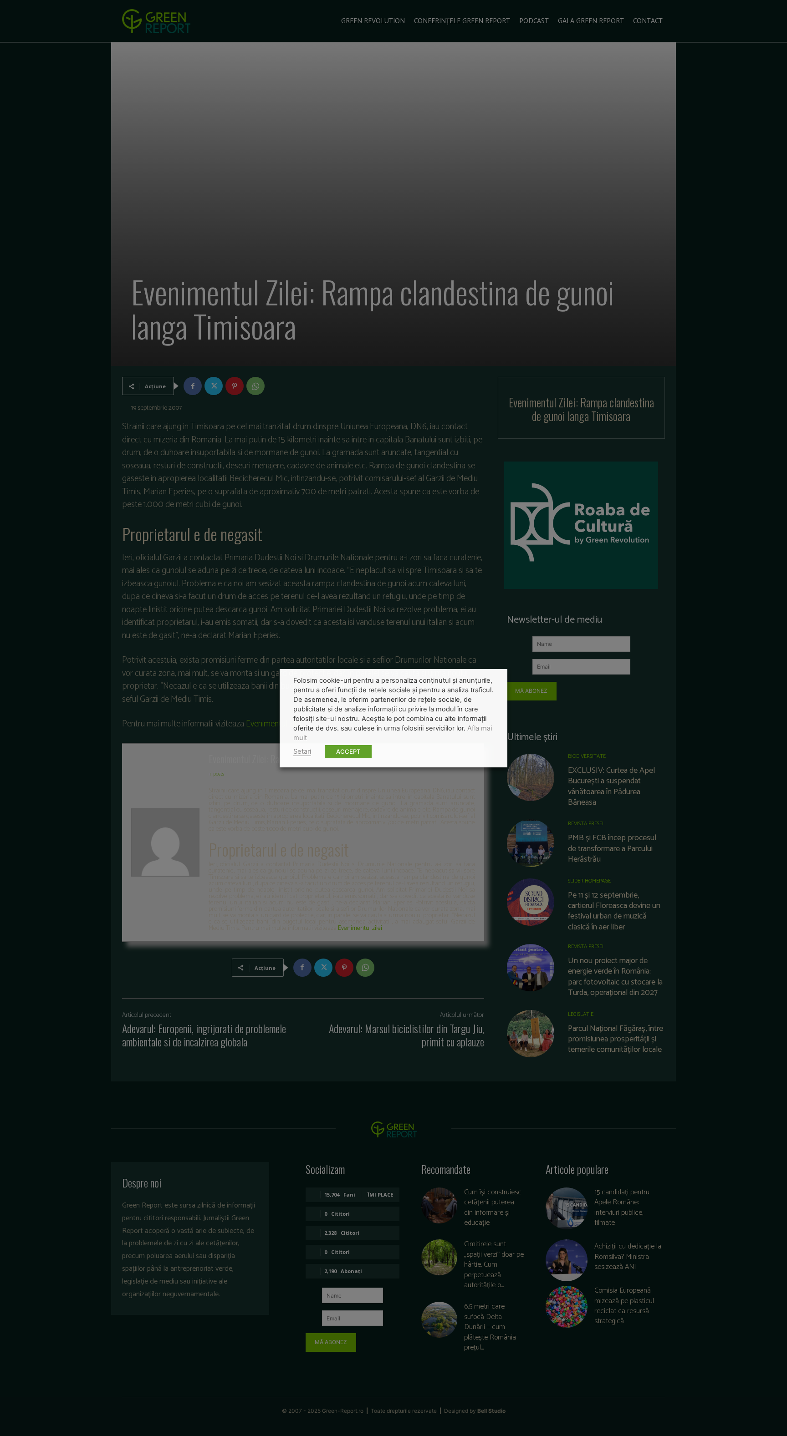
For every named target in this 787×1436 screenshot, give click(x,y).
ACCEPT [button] (348, 751)
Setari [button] (302, 751)
